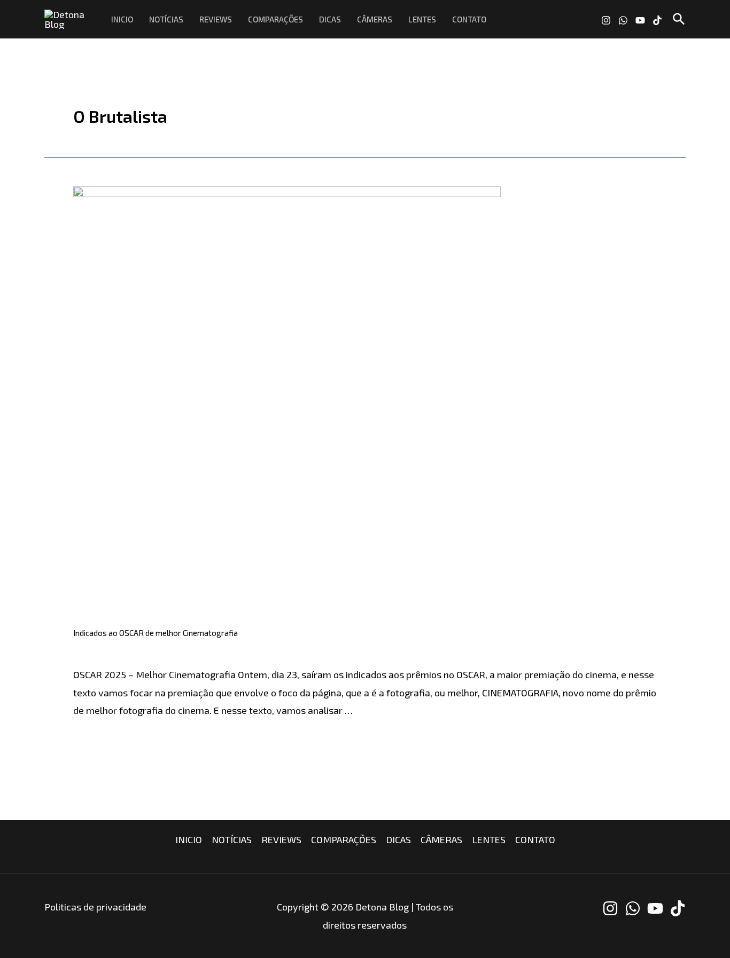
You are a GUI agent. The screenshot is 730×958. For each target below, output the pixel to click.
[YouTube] (640, 20)
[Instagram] (606, 20)
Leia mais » (97, 744)
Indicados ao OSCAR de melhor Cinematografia (155, 633)
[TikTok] (657, 20)
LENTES (422, 19)
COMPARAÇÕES (275, 19)
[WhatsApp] (623, 20)
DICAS (330, 19)
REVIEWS (215, 19)
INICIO (122, 19)
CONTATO (469, 19)
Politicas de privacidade (95, 907)
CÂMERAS (374, 19)
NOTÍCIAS (166, 19)
